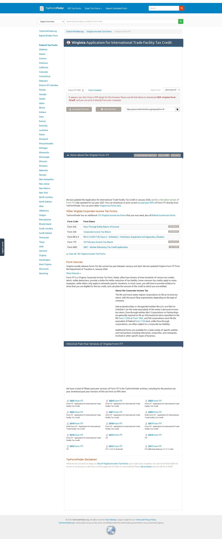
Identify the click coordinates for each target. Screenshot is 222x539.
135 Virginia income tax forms (112, 215)
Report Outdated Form (116, 8)
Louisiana (43, 130)
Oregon (42, 215)
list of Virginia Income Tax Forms (112, 463)
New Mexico (44, 188)
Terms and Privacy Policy (146, 520)
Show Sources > (73, 273)
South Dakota (45, 233)
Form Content (95, 90)
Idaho (41, 103)
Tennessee (44, 237)
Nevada (42, 175)
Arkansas (43, 63)
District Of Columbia (48, 85)
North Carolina (46, 197)
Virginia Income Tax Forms (99, 31)
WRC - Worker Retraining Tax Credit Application (106, 247)
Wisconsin (44, 269)
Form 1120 (140, 321)
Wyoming (43, 273)
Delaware (43, 81)
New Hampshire (46, 179)
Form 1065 (138, 318)
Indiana (42, 112)
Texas (42, 242)
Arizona (42, 58)
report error (2, 247)
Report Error (156, 90)
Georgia (42, 94)
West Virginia (45, 264)
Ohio (41, 206)
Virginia (42, 255)
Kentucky (43, 125)
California (43, 67)
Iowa (41, 116)
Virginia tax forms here (110, 206)
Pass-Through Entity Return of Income (101, 227)
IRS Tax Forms (74, 8)
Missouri (43, 161)
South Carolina (46, 228)
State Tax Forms (93, 8)
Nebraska (43, 170)
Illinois (42, 107)
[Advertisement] (123, 67)
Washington (44, 260)
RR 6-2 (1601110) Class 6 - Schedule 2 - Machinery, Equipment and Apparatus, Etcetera (124, 237)
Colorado (43, 72)
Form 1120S (124, 318)
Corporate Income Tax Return (97, 232)
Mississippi (44, 157)
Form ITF (76, 401)
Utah (41, 246)
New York (43, 193)
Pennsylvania (45, 219)
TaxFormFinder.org (48, 31)
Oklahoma (44, 211)
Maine (42, 134)
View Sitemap (110, 520)
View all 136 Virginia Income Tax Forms (87, 254)
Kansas (42, 121)
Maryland (43, 139)
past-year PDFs (147, 203)
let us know (146, 466)
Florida (42, 90)
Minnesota (44, 152)
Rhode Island (45, 224)
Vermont (43, 251)
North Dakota (45, 202)
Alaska (42, 54)
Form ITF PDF (74, 90)
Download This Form (80, 109)
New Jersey (44, 184)
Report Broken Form (48, 35)
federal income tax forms (163, 215)
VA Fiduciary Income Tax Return (98, 242)
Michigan (43, 148)
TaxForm (55, 8)
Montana (43, 166)
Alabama (43, 49)
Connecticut (44, 76)
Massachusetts (46, 143)
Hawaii (42, 99)
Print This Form (109, 109)
